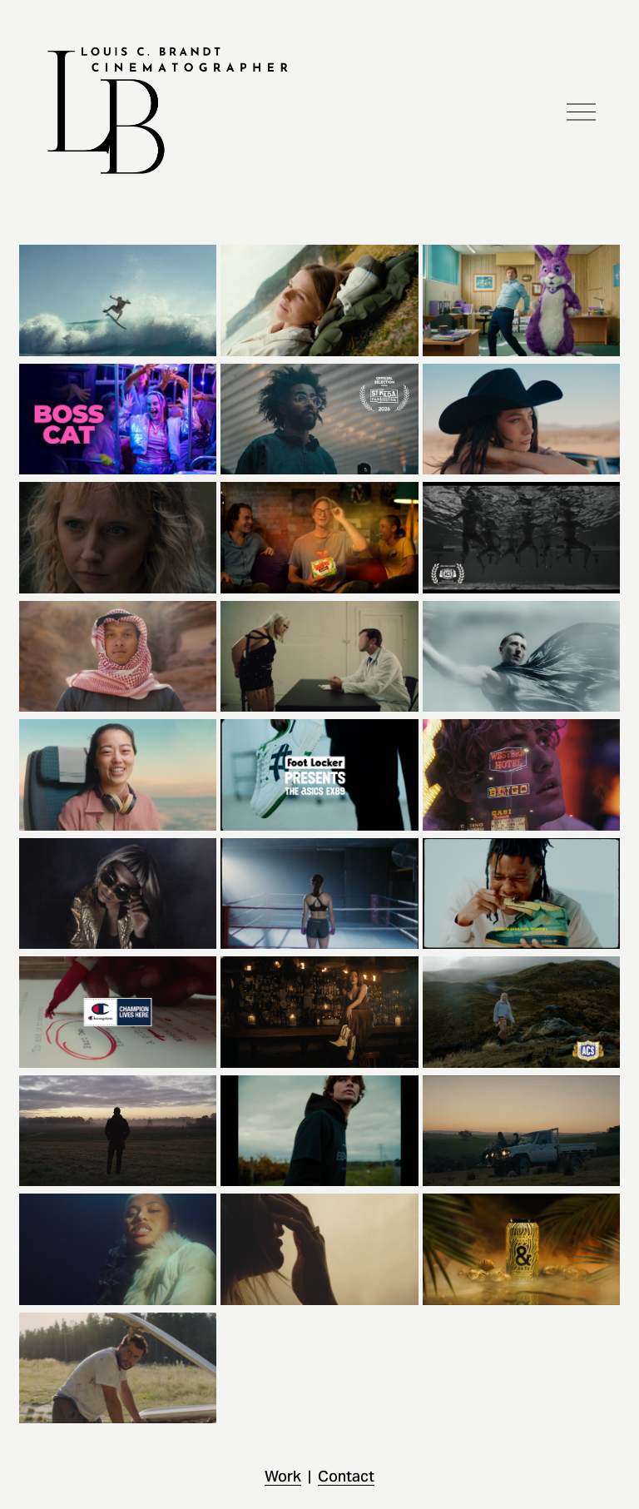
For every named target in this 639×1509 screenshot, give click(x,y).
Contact (346, 1476)
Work (283, 1476)
